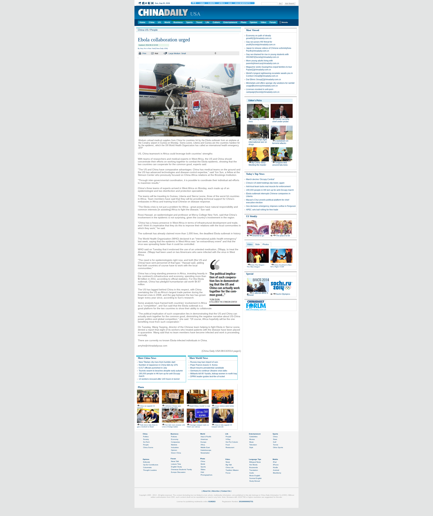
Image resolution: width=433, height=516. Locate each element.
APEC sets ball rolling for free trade (262, 210)
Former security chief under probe (280, 120)
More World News (198, 358)
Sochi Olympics (283, 294)
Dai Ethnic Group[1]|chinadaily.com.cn (263, 79)
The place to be (283, 235)
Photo (243, 22)
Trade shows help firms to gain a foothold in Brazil (147, 426)
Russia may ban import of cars (204, 362)
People (154, 29)
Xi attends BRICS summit (257, 294)
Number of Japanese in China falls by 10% (158, 365)
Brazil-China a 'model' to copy (199, 406)
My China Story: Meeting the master (257, 163)
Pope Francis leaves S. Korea (204, 365)
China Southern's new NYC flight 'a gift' (280, 266)
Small (183, 53)
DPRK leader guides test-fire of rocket (207, 376)
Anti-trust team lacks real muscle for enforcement (268, 186)
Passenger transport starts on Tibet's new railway (198, 426)
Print (144, 53)
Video (263, 22)
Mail (156, 53)
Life (207, 22)
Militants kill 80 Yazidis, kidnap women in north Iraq (213, 373)
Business (178, 22)
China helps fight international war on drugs (258, 142)
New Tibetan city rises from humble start (157, 362)
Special (249, 274)
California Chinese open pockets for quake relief (171, 407)
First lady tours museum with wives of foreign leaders (173, 426)
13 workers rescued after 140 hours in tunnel (159, 379)
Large (171, 53)
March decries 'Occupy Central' (260, 179)
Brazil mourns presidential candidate (207, 368)
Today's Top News (255, 174)
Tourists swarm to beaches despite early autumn (161, 371)
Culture (216, 22)
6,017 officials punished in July (153, 368)
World (167, 22)
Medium (177, 53)
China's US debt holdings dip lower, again (265, 183)
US (159, 22)
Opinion (253, 22)
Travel (199, 22)
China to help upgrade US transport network (222, 426)
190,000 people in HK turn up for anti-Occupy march (270, 190)
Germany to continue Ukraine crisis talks (208, 371)
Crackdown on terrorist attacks (280, 142)
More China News (147, 358)
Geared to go (258, 235)
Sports (189, 22)
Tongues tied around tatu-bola (280, 163)
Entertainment (230, 22)
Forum (273, 22)
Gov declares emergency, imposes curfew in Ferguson (271, 206)
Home (142, 22)
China (151, 22)
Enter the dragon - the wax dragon (256, 266)
